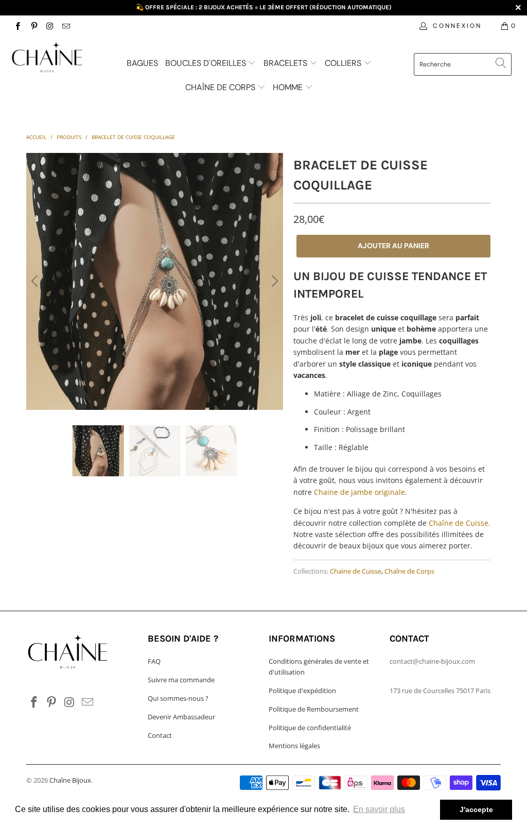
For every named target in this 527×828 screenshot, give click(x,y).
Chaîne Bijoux (70, 780)
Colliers (344, 63)
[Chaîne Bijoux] (47, 58)
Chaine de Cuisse (355, 571)
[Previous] (36, 281)
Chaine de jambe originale (359, 492)
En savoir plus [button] (379, 809)
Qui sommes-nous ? (178, 698)
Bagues (142, 63)
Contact (160, 735)
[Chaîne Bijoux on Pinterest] (33, 25)
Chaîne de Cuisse (458, 523)
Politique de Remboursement (314, 709)
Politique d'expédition (302, 690)
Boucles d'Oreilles (206, 63)
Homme (289, 87)
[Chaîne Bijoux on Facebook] (17, 25)
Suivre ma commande (181, 679)
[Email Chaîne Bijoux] (65, 25)
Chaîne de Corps (221, 87)
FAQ (154, 661)
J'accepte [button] (476, 809)
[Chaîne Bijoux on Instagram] (49, 25)
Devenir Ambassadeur (181, 716)
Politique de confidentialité (310, 727)
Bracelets (286, 63)
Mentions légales (294, 745)
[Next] (273, 281)
